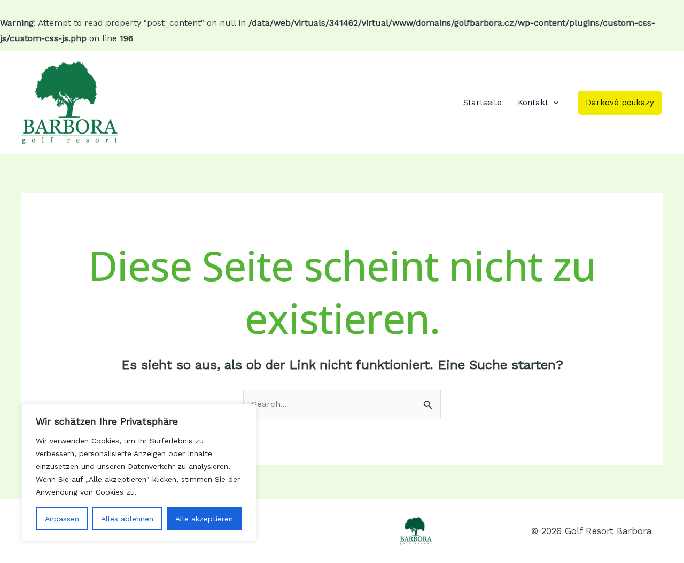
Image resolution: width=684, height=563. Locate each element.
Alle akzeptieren (204, 518)
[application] (553, 102)
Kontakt (533, 102)
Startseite (482, 102)
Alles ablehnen (127, 518)
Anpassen (62, 518)
